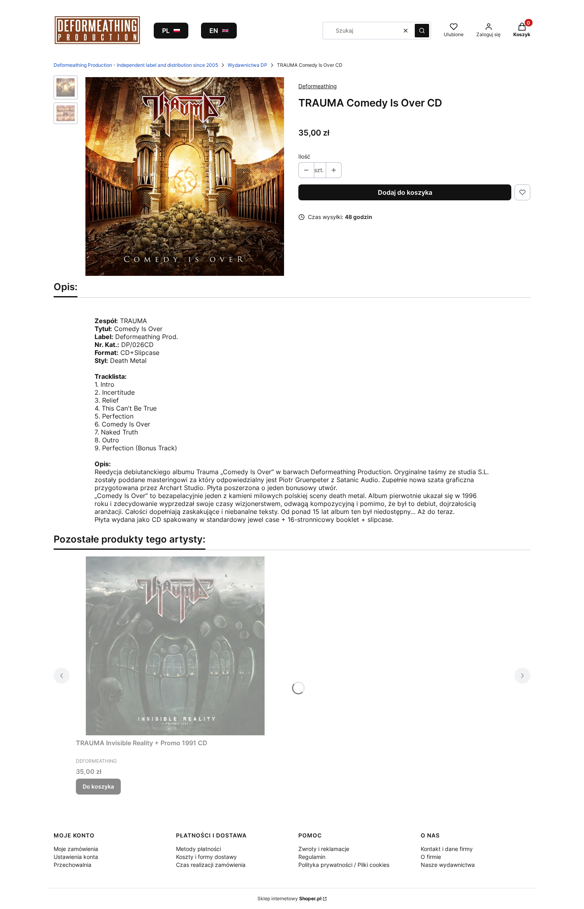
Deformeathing (317, 86)
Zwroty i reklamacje (323, 848)
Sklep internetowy (289, 898)
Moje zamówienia (76, 848)
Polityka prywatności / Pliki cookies (343, 864)
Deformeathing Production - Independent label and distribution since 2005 (136, 65)
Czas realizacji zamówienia (211, 864)
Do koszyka (98, 786)
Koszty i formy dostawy (206, 856)
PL (166, 31)
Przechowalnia (72, 864)
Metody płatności (198, 848)
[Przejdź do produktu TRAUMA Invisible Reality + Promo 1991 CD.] (175, 645)
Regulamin (311, 856)
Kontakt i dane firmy (447, 848)
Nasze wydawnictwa (448, 864)
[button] (422, 30)
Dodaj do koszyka (405, 192)
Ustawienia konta (76, 856)
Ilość (304, 156)
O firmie (431, 856)
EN (213, 31)
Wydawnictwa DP (247, 65)
